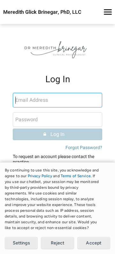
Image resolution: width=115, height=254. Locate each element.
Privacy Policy (40, 176)
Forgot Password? (83, 147)
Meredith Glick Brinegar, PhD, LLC (42, 12)
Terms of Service (76, 176)
